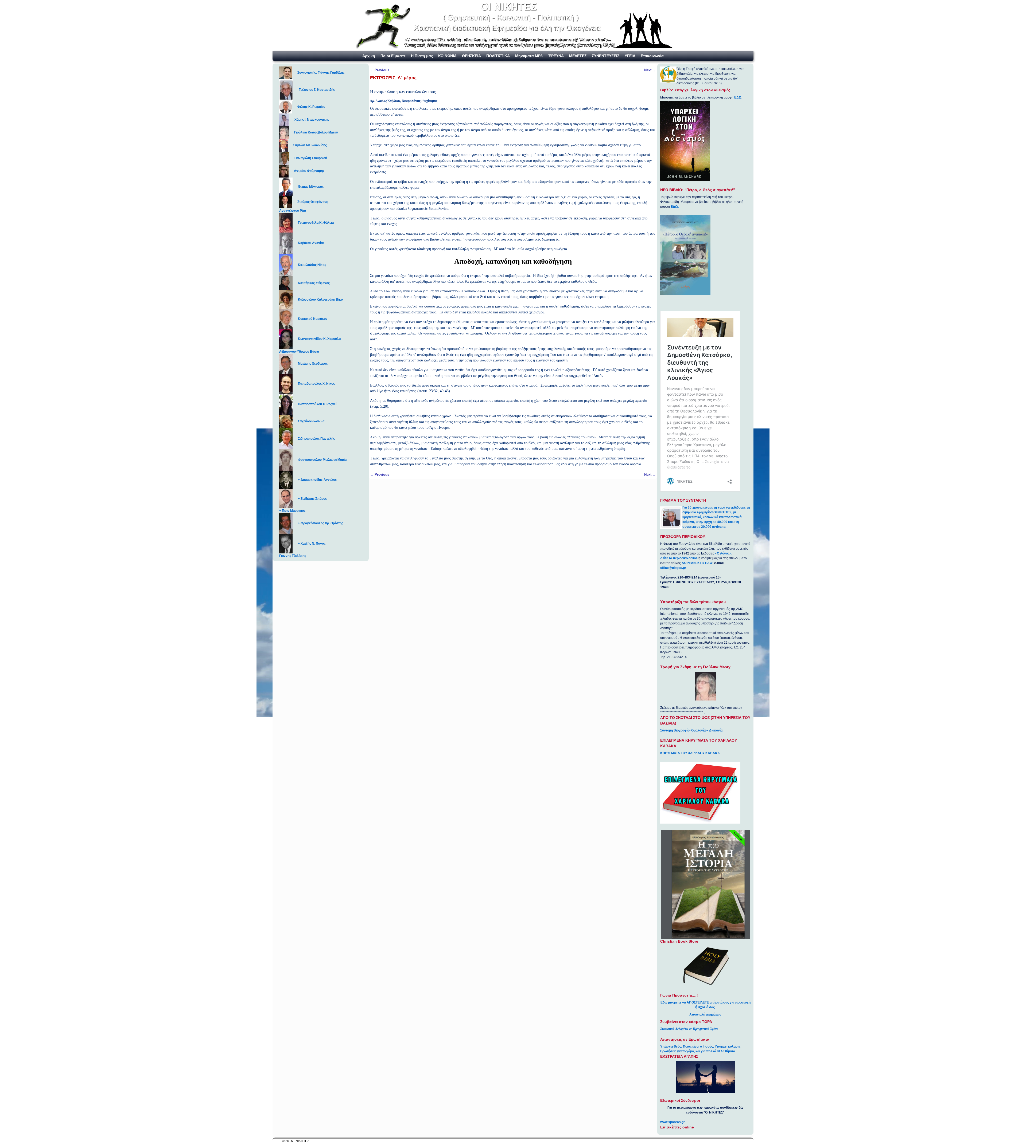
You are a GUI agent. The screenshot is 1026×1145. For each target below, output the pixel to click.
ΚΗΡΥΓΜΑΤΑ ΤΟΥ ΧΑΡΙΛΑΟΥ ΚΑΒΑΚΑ (690, 753)
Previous (379, 70)
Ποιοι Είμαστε (393, 56)
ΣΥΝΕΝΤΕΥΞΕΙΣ (605, 56)
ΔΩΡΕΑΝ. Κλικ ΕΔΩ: (697, 563)
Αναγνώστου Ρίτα (292, 211)
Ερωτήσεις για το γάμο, (677, 1051)
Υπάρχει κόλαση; (728, 1046)
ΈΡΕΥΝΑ (556, 56)
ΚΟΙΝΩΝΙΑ (447, 56)
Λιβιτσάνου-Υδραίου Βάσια (299, 351)
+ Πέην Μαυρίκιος (292, 511)
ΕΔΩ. (675, 206)
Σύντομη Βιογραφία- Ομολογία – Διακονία (691, 730)
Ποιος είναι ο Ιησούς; (698, 1046)
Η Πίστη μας (422, 56)
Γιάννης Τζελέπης (292, 556)
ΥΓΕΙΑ (630, 56)
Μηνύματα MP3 (529, 56)
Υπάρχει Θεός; (671, 1046)
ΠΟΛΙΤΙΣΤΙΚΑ (498, 56)
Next (650, 70)
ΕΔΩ (737, 97)
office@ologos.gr (673, 568)
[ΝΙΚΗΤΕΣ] (513, 25)
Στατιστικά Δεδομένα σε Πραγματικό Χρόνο (689, 1029)
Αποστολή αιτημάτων (705, 1014)
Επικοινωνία (652, 56)
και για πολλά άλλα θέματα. (715, 1051)
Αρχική (368, 56)
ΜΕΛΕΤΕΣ (577, 56)
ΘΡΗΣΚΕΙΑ (471, 56)
